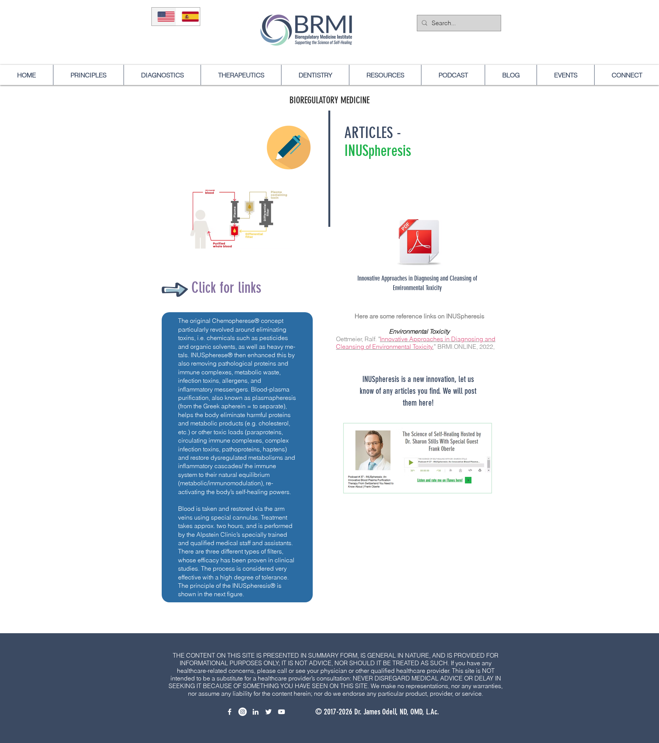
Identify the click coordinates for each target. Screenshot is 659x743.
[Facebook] (229, 712)
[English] (164, 17)
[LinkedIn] (255, 712)
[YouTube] (281, 712)
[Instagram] (242, 712)
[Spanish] (188, 17)
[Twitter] (268, 712)
